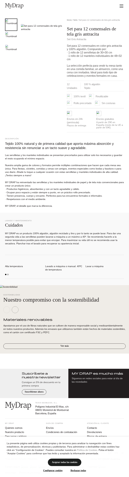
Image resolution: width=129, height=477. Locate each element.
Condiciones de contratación (61, 432)
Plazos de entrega (97, 436)
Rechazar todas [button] (78, 470)
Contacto (92, 427)
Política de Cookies (87, 450)
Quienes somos (14, 427)
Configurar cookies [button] (52, 470)
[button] (5, 274)
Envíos (50, 427)
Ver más (64, 346)
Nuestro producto (14, 432)
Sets (75, 20)
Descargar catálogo (16, 436)
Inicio (69, 20)
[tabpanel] (40, 45)
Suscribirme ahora (34, 392)
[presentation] (6, 309)
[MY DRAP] (14, 6)
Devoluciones (94, 432)
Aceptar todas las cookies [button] (64, 462)
